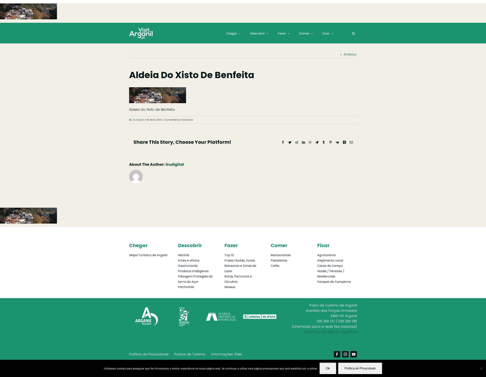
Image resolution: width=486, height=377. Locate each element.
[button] (353, 33)
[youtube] (353, 354)
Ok (328, 368)
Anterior (350, 54)
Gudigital (138, 120)
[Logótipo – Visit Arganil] (141, 29)
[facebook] (337, 354)
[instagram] (345, 354)
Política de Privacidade (360, 368)
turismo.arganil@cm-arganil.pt (330, 331)
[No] (481, 368)
